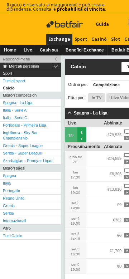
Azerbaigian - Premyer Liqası (28, 160)
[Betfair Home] (65, 24)
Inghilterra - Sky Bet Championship (20, 135)
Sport (81, 39)
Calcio (9, 88)
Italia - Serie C (15, 118)
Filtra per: (76, 98)
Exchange (59, 39)
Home (10, 50)
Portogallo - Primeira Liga (24, 125)
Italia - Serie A (15, 110)
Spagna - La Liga (17, 103)
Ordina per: (78, 85)
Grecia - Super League (23, 145)
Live (28, 50)
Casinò (99, 39)
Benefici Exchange (85, 50)
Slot (115, 39)
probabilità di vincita (81, 9)
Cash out (49, 50)
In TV (96, 98)
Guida (102, 24)
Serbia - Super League (22, 153)
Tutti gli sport (14, 81)
